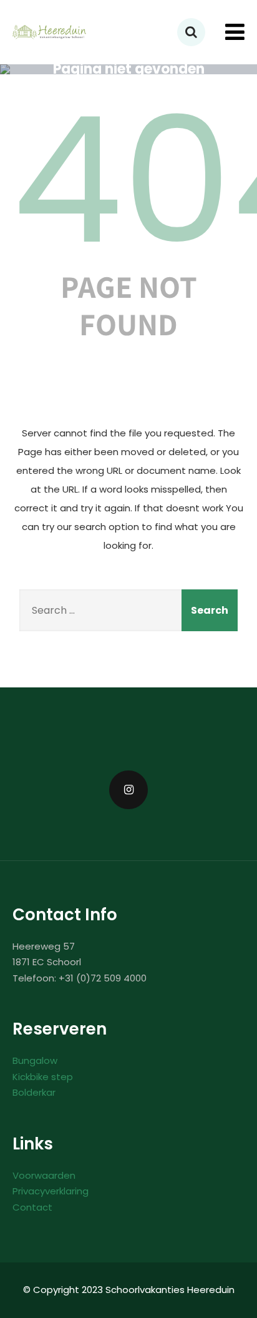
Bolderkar (34, 1092)
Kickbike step (42, 1076)
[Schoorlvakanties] (49, 32)
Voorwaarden (43, 1175)
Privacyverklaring (50, 1191)
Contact (32, 1207)
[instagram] (128, 789)
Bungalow (34, 1060)
